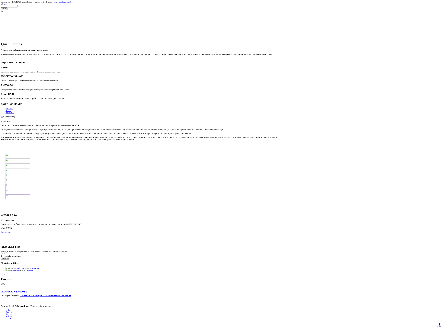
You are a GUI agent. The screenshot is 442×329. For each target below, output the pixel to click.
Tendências (20, 268)
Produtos (9, 318)
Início (8, 310)
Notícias (9, 316)
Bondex (16, 270)
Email (3, 254)
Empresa (9, 314)
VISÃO (8, 111)
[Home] (4, 4)
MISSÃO (9, 109)
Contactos (9, 312)
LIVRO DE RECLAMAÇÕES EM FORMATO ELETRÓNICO (45, 296)
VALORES (10, 113)
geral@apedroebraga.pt (62, 2)
